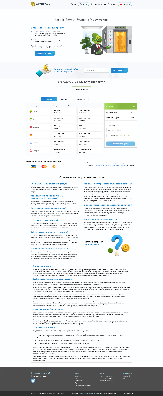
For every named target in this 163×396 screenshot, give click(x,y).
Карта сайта (79, 383)
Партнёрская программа (83, 385)
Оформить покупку (44, 53)
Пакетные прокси (106, 378)
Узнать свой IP (127, 376)
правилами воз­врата (119, 165)
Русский (128, 393)
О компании (79, 376)
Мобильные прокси (106, 380)
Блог (123, 378)
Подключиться (119, 70)
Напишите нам (81, 89)
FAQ (76, 378)
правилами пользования (103, 165)
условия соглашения (124, 135)
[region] (39, 130)
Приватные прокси (106, 376)
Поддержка (79, 380)
